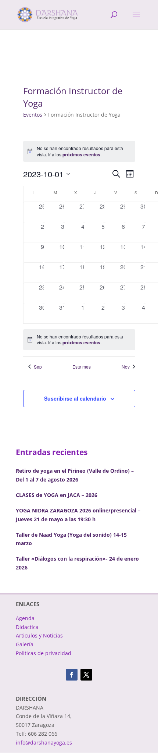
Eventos (32, 114)
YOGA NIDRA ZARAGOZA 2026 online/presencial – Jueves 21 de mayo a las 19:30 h (78, 515)
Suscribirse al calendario (75, 398)
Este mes (81, 367)
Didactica (27, 627)
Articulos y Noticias (39, 635)
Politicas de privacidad (43, 653)
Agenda (25, 618)
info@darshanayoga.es (44, 742)
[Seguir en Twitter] (86, 675)
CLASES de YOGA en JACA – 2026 (56, 494)
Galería (24, 644)
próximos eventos (81, 154)
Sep (38, 367)
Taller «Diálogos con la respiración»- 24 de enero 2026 (77, 563)
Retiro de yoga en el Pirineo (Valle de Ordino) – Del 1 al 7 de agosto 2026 (75, 475)
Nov (126, 367)
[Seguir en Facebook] (72, 675)
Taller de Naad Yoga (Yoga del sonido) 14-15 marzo (71, 539)
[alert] (79, 339)
